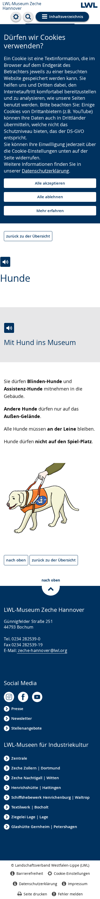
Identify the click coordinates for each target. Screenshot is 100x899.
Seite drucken (35, 894)
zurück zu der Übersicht (28, 236)
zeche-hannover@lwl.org (42, 650)
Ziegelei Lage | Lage (29, 817)
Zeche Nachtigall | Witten (35, 777)
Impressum (77, 883)
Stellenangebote (26, 728)
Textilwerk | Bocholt (29, 807)
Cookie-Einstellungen (72, 873)
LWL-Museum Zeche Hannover (22, 6)
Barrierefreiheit (29, 873)
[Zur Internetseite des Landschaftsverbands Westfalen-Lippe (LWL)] (89, 5)
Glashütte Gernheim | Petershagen (44, 826)
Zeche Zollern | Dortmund (35, 768)
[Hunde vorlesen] (5, 262)
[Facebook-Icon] (23, 697)
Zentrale (19, 758)
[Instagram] (9, 697)
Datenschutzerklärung (45, 171)
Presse (17, 708)
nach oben (16, 560)
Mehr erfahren (50, 210)
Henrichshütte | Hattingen (36, 787)
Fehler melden (70, 894)
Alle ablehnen (50, 196)
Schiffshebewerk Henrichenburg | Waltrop (50, 797)
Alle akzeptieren (50, 183)
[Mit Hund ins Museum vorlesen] (9, 328)
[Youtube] (37, 697)
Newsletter (21, 718)
